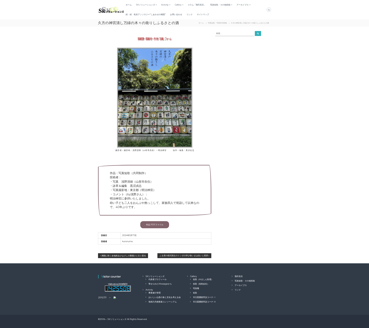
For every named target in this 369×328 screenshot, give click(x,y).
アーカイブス (243, 4)
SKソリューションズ (145, 4)
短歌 (195, 292)
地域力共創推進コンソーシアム (162, 301)
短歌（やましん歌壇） (203, 279)
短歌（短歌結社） (201, 284)
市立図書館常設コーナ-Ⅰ (204, 297)
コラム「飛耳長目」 (197, 4)
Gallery (178, 4)
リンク (190, 14)
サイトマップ (203, 14)
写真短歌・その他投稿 (220, 4)
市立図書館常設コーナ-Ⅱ (204, 301)
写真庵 (196, 288)
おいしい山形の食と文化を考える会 (164, 297)
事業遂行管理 (154, 292)
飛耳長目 (239, 276)
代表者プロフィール (157, 279)
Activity (165, 4)
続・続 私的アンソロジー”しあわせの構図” (146, 14)
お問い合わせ (176, 14)
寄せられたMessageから (160, 284)
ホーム (129, 4)
